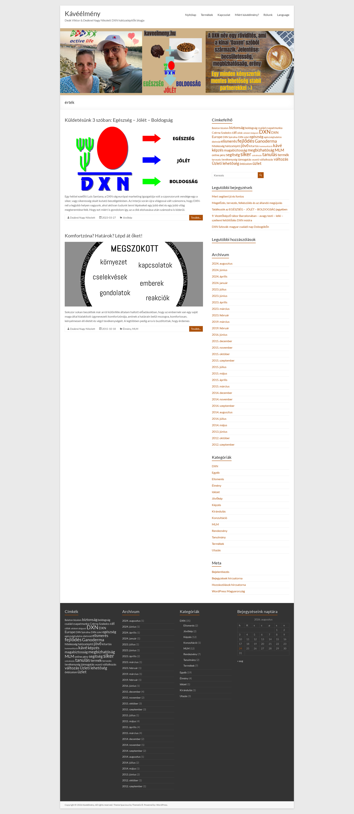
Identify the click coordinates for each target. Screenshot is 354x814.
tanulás (269, 154)
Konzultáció (219, 518)
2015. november (222, 347)
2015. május (219, 373)
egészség (256, 136)
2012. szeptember (223, 444)
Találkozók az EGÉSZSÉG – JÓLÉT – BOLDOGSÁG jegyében (249, 209)
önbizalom (246, 163)
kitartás (254, 146)
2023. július (219, 289)
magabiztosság (235, 150)
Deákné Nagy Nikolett (82, 217)
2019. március (221, 321)
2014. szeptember (223, 405)
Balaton (216, 128)
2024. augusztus (222, 263)
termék (283, 154)
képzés (217, 150)
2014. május (219, 425)
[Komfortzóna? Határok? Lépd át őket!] (134, 243)
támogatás (244, 159)
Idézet (216, 492)
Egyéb (216, 472)
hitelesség (218, 146)
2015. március (221, 386)
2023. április (219, 302)
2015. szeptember (223, 360)
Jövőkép (127, 217)
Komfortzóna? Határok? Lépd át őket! (104, 236)
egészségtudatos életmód (78, 636)
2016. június (219, 334)
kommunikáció (266, 146)
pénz (222, 155)
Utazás (216, 550)
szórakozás (257, 155)
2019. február (220, 328)
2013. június (219, 431)
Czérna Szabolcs (222, 132)
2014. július (219, 418)
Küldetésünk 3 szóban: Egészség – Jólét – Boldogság (119, 120)
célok (240, 132)
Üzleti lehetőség (225, 163)
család (262, 128)
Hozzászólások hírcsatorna (229, 584)
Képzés (216, 505)
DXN (265, 131)
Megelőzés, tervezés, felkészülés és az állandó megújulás (247, 203)
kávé (277, 145)
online (215, 155)
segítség (233, 154)
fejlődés (245, 141)
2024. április (219, 276)
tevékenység (229, 159)
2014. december (222, 392)
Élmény (127, 328)
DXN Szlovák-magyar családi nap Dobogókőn (240, 226)
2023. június (219, 295)
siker (245, 154)
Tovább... (196, 217)
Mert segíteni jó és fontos (228, 196)
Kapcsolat (224, 14)
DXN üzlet (243, 137)
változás (281, 158)
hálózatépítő (232, 146)
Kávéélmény (82, 13)
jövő (245, 145)
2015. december (222, 341)
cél (234, 132)
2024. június (219, 270)
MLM (135, 328)
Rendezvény (219, 530)
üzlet (257, 163)
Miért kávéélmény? (247, 14)
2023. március (221, 308)
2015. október (221, 354)
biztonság (236, 127)
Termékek (218, 543)
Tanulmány (219, 537)
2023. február (220, 315)
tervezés (216, 159)
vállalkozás (266, 159)
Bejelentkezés (220, 571)
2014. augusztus (222, 412)
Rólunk (268, 14)
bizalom (225, 128)
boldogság (251, 128)
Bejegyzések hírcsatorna (227, 578)
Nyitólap (190, 14)
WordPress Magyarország (228, 591)
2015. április (219, 380)
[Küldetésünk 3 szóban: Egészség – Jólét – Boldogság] (134, 128)
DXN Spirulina (230, 137)
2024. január (220, 283)
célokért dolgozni (250, 133)
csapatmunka (274, 128)
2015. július (219, 367)
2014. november (222, 399)
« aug (240, 661)
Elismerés (218, 479)
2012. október (221, 438)
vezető (255, 159)
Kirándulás (219, 511)
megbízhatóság (261, 150)
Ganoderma (266, 141)
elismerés (229, 141)
